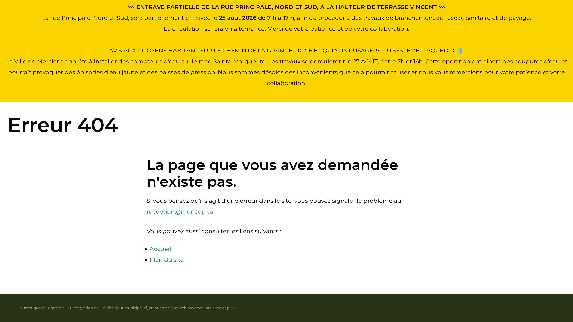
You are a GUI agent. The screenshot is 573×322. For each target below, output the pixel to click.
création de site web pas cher (176, 308)
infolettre (213, 308)
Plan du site (167, 259)
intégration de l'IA (89, 308)
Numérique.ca (32, 308)
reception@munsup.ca (180, 211)
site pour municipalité (127, 308)
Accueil (160, 248)
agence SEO (59, 308)
